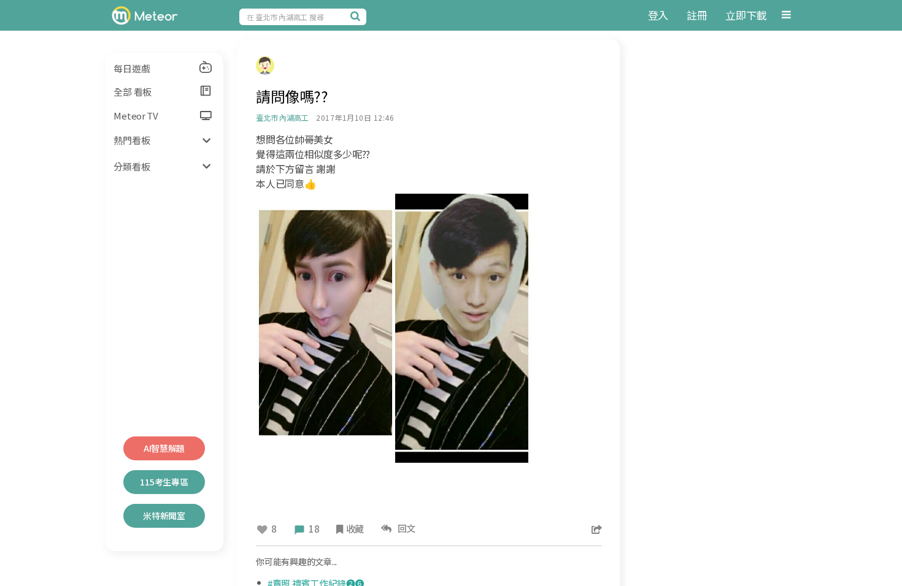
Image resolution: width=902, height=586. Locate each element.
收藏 (355, 528)
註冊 (697, 15)
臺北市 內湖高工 (282, 117)
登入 (658, 15)
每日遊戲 (132, 68)
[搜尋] (357, 16)
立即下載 (745, 15)
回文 (404, 528)
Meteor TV (136, 115)
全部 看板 (133, 91)
